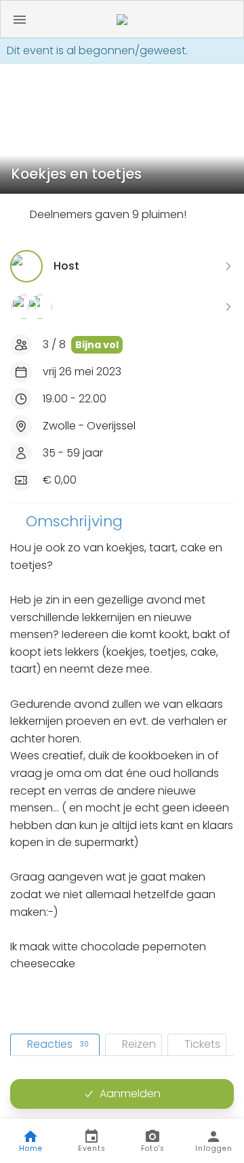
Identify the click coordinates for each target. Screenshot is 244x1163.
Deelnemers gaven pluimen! (108, 214)
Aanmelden (130, 1093)
